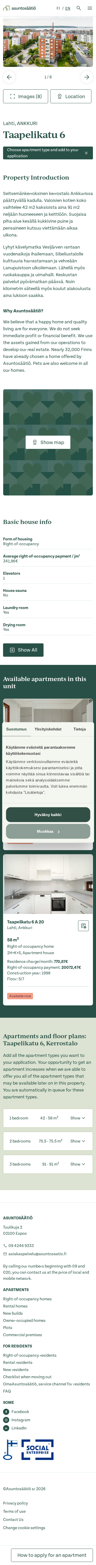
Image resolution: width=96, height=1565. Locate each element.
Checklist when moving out (27, 1377)
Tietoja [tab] (79, 729)
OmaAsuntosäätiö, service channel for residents (46, 1384)
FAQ (7, 1391)
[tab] (25, 96)
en (67, 8)
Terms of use (14, 1511)
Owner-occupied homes (24, 1320)
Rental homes (15, 1306)
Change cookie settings (24, 1528)
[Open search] (79, 8)
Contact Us (13, 1519)
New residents (16, 1369)
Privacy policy (15, 1503)
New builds (13, 1313)
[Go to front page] (19, 8)
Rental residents (18, 1362)
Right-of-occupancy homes (27, 1299)
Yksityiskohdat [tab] (48, 729)
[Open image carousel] (48, 41)
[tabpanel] (48, 41)
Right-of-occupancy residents (30, 1355)
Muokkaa (45, 831)
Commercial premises (22, 1335)
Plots (7, 1327)
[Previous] (9, 77)
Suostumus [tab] (16, 729)
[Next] (87, 77)
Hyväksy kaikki (48, 814)
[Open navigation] (90, 8)
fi (59, 8)
